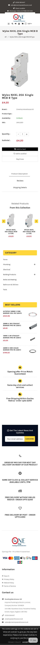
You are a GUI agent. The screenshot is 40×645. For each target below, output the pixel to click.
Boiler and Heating (9, 280)
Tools (5, 290)
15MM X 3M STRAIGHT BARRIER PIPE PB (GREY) (12, 337)
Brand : (4, 109)
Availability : (6, 118)
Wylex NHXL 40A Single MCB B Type (29, 232)
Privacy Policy (9, 579)
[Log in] (16, 23)
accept (27, 642)
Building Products (9, 275)
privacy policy (14, 642)
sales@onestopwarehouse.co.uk (21, 5)
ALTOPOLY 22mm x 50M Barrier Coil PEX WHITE (12, 312)
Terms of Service (10, 586)
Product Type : (7, 114)
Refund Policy (9, 583)
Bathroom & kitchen (10, 285)
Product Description (19, 174)
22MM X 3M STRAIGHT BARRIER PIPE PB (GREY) (12, 324)
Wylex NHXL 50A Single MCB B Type (11, 232)
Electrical (6, 269)
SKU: (3, 122)
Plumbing (6, 264)
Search (6, 576)
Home (5, 260)
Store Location (20, 8)
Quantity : (6, 134)
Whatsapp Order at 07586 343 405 (21, 11)
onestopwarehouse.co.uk (14, 619)
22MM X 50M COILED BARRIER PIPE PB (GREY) (12, 349)
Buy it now (20, 159)
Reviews (20, 181)
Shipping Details (20, 187)
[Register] (19, 23)
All (6, 37)
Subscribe (29, 439)
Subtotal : (6, 140)
